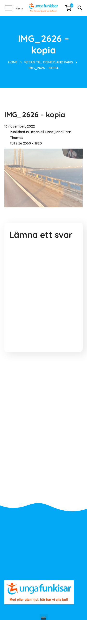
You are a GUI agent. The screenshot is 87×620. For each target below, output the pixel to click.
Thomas (16, 138)
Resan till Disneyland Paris (48, 62)
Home (13, 62)
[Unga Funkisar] (43, 7)
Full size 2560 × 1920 (26, 143)
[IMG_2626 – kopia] (43, 152)
